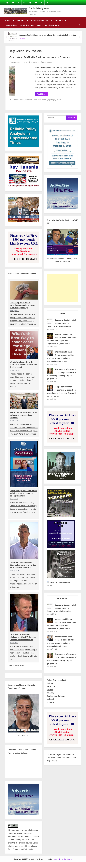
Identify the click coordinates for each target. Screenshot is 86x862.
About (8, 20)
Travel (58, 100)
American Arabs (18, 100)
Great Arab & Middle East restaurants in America (39, 57)
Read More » (42, 94)
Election (21, 38)
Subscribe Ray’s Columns (31, 25)
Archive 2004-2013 (53, 25)
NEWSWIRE (62, 598)
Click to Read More (16, 665)
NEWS (62, 313)
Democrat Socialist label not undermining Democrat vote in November (47, 35)
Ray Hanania (42, 100)
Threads (50, 702)
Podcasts (59, 20)
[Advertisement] (62, 288)
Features (20, 20)
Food (35, 100)
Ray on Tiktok (12, 25)
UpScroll (50, 699)
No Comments (49, 62)
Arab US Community (39, 20)
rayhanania (35, 62)
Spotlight (51, 100)
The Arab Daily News (39, 8)
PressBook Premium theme (62, 859)
